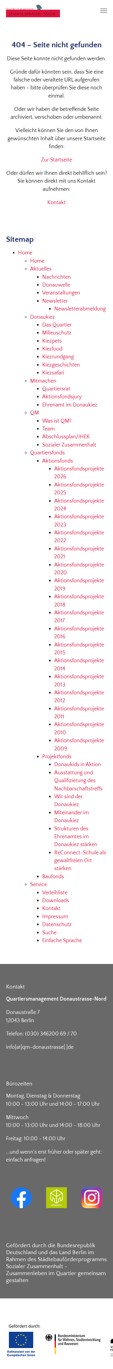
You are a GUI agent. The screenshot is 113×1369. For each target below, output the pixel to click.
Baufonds (53, 877)
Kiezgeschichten (61, 365)
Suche (50, 14)
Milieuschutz (56, 333)
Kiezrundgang (58, 357)
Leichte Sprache (25, 14)
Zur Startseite (56, 160)
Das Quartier (57, 325)
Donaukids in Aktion (77, 765)
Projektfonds (56, 757)
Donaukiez (42, 317)
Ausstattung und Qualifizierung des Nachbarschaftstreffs (78, 781)
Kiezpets (52, 341)
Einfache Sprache (62, 941)
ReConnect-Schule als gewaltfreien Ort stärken (80, 861)
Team (48, 429)
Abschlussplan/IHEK (66, 437)
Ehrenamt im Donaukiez (69, 405)
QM (34, 413)
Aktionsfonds (57, 461)
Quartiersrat (56, 389)
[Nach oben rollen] (99, 1355)
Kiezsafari (53, 373)
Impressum (55, 917)
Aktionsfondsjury (62, 397)
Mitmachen (43, 381)
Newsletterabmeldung (80, 309)
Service (38, 885)
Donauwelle (56, 285)
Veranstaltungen (61, 293)
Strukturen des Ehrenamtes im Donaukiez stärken (75, 837)
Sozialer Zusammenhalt (69, 445)
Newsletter (55, 301)
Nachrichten (56, 277)
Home (25, 253)
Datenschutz (57, 925)
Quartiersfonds (47, 453)
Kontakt (56, 203)
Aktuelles (41, 269)
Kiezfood (52, 349)
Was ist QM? (56, 421)
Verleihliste (54, 893)
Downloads (55, 901)
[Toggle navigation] (103, 10)
